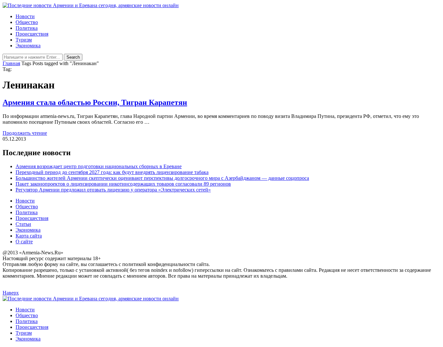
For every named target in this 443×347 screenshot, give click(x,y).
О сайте (24, 241)
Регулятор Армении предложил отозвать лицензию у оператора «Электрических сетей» (113, 189)
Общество (27, 22)
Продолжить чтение (25, 133)
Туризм (24, 39)
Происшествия (32, 34)
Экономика (28, 45)
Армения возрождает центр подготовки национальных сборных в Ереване (99, 166)
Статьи (23, 224)
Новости (25, 16)
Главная (11, 63)
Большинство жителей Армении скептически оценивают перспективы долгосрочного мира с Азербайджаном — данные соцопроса (162, 178)
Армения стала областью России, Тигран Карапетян (95, 102)
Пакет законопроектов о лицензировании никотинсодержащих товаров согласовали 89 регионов (123, 184)
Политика (27, 28)
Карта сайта (29, 235)
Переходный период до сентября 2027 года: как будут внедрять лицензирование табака (112, 172)
